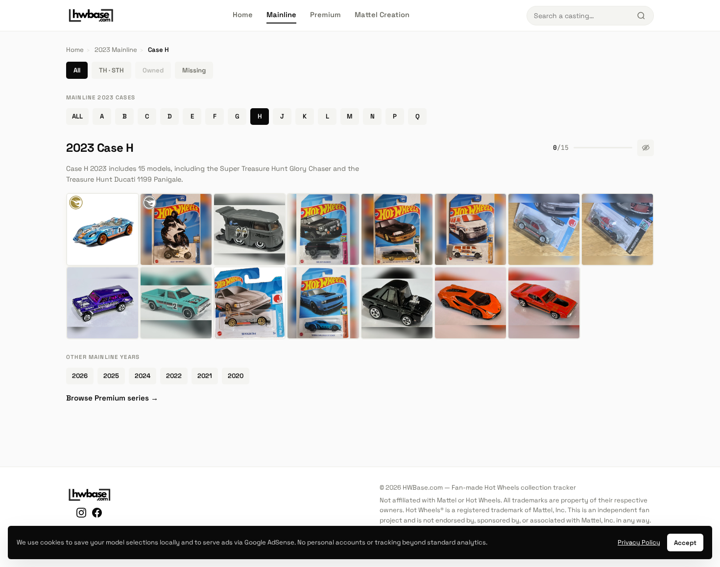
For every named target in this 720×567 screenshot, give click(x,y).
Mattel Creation (382, 14)
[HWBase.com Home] (91, 15)
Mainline (281, 14)
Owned (153, 70)
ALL (77, 116)
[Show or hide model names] (645, 148)
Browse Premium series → (112, 397)
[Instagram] (81, 514)
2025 (111, 376)
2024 (142, 376)
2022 (174, 376)
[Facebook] (97, 514)
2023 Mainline (116, 50)
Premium (325, 14)
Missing (194, 70)
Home (243, 14)
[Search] (641, 15)
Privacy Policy (639, 542)
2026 (80, 376)
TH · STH (111, 70)
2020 (235, 376)
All (76, 70)
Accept (685, 543)
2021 (204, 376)
